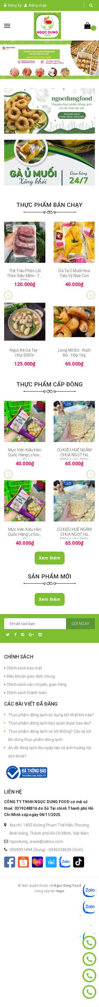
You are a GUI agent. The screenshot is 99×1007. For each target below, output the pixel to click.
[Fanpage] (11, 862)
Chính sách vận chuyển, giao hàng (36, 684)
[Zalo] (66, 862)
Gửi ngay (80, 623)
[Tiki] (52, 862)
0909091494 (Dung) (28, 850)
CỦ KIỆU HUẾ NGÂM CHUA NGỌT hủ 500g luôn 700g (74, 455)
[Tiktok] (79, 862)
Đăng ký (15, 5)
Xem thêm (50, 558)
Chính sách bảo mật (24, 668)
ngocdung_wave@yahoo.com (36, 841)
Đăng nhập (38, 5)
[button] (91, 295)
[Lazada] (39, 862)
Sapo (60, 891)
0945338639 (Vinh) (66, 850)
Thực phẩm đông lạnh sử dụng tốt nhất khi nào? (51, 715)
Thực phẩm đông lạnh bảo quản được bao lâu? (49, 723)
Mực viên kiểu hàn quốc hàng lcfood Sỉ (25, 455)
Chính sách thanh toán (26, 693)
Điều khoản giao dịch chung (30, 676)
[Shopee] (25, 862)
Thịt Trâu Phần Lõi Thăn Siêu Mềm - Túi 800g (25, 276)
